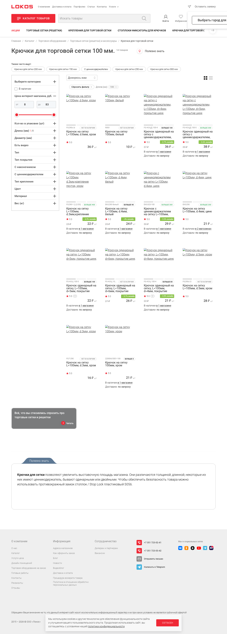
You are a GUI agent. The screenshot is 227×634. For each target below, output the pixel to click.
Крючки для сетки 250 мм (129, 69)
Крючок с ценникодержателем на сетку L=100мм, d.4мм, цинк (157, 211)
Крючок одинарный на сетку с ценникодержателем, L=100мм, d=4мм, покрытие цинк (159, 134)
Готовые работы (20, 573)
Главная (16, 41)
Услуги (112, 6)
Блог (55, 558)
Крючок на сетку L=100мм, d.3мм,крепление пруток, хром (77, 211)
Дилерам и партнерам (106, 548)
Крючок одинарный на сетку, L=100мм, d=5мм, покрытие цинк (81, 288)
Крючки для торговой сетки (191, 30)
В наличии (157, 151)
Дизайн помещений (21, 563)
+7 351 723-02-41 (152, 542)
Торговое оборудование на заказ (28, 568)
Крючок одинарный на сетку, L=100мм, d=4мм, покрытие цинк (159, 288)
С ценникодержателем (96, 69)
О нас (14, 548)
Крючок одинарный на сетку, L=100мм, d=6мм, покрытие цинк (120, 288)
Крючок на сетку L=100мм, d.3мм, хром (81, 364)
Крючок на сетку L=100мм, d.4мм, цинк (197, 210)
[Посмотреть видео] (75, 296)
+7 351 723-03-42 (152, 551)
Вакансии (100, 553)
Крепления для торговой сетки (89, 30)
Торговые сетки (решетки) (44, 30)
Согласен (167, 623)
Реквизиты (17, 583)
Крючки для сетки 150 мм (63, 69)
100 (112, 87)
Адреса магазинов (63, 548)
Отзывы (15, 588)
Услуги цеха (17, 558)
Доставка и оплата (61, 6)
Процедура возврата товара (67, 578)
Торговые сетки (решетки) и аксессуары (93, 41)
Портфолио (79, 6)
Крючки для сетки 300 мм (164, 69)
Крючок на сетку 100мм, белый (116, 133)
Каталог (29, 41)
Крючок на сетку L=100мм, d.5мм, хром (197, 287)
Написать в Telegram (154, 567)
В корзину (81, 162)
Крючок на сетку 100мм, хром (116, 364)
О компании (44, 6)
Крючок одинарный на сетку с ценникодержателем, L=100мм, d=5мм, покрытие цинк (198, 134)
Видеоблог (58, 568)
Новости (57, 563)
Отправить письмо (153, 559)
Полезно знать (154, 51)
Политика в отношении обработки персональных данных (70, 583)
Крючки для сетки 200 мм (28, 69)
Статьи (91, 6)
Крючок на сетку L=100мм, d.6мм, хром (81, 133)
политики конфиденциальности (106, 626)
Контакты (102, 6)
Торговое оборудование (52, 41)
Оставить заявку (205, 6)
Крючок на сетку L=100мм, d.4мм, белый (116, 211)
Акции (15, 30)
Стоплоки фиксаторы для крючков (142, 30)
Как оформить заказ (64, 553)
